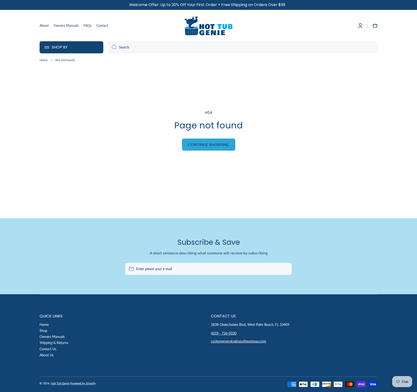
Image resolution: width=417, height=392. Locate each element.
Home (43, 60)
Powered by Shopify (83, 383)
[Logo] (208, 25)
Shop (43, 331)
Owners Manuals (52, 337)
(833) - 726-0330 (223, 333)
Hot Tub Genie (60, 383)
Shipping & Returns (54, 343)
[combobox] (242, 47)
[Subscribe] (286, 269)
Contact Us (48, 349)
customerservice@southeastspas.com (238, 341)
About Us (47, 355)
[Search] (112, 47)
